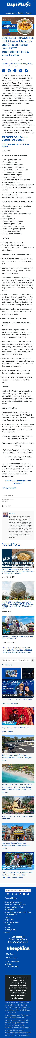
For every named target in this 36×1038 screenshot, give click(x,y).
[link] (4, 681)
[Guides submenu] (24, 13)
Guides (11, 64)
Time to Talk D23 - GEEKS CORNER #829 (18, 682)
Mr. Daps (4, 60)
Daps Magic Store (12, 922)
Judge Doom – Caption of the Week (15, 728)
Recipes (29, 64)
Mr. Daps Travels (13, 962)
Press (7, 927)
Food (13, 650)
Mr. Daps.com (11, 958)
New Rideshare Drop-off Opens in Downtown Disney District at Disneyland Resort (17, 757)
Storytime (10, 954)
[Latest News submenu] (16, 13)
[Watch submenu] (31, 13)
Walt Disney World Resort (10, 66)
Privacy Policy (10, 930)
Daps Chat (9, 920)
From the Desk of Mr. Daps (15, 905)
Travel (7, 917)
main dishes (18, 64)
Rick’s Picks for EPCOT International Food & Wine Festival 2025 (18, 638)
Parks (24, 64)
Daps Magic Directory (13, 902)
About (7, 925)
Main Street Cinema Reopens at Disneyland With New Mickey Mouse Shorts (15, 845)
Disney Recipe (7, 648)
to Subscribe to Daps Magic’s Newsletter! (18, 939)
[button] (35, 2)
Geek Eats (5, 64)
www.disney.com (13, 1015)
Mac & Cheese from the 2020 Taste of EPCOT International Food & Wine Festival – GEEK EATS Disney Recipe (18, 571)
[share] (30, 681)
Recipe (28, 652)
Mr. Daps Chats (13, 967)
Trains (9, 964)
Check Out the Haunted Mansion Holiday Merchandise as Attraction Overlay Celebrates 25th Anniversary (17, 874)
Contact (8, 932)
